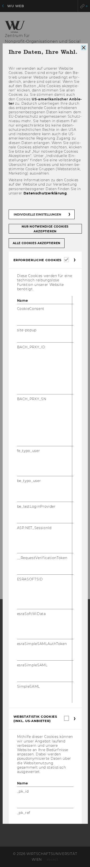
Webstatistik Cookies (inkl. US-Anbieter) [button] (35, 719)
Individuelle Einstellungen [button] (37, 214)
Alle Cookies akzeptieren (36, 243)
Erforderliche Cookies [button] (37, 260)
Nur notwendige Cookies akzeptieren (44, 229)
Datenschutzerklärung (45, 193)
